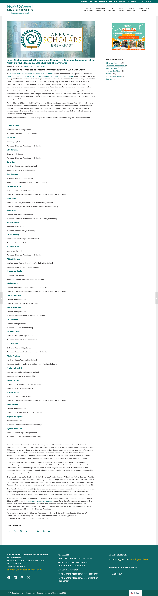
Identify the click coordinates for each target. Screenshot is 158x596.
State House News (113, 76)
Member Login (124, 1)
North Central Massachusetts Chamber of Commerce (32, 73)
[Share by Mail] (49, 531)
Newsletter (103, 1)
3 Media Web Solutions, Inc (8, 593)
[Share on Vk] (38, 531)
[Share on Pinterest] (21, 531)
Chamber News (27, 66)
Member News (111, 68)
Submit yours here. (138, 559)
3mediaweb (41, 66)
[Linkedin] (15, 578)
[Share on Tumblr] (32, 531)
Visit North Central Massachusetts (75, 558)
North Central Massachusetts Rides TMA (78, 573)
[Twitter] (28, 578)
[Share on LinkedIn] (26, 531)
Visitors (133, 1)
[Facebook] (9, 578)
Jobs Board (93, 1)
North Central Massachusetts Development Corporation (72, 564)
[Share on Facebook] (10, 531)
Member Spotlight (113, 71)
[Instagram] (22, 578)
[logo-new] (20, 9)
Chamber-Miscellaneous (116, 66)
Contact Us (113, 1)
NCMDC (109, 73)
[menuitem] (84, 1)
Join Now (84, 1)
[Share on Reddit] (43, 531)
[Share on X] (15, 531)
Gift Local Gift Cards (68, 569)
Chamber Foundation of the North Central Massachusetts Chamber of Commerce (40, 76)
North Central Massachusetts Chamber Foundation (78, 579)
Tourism (109, 79)
